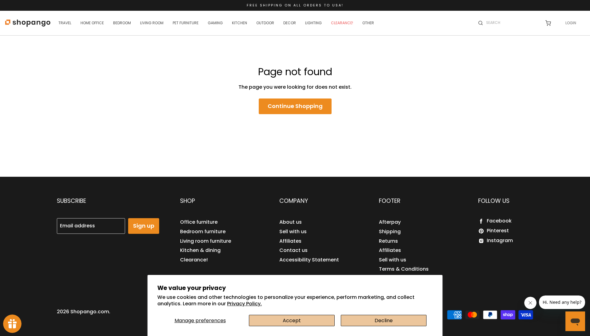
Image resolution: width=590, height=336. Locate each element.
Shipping (390, 231)
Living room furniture (205, 241)
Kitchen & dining (200, 250)
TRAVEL (64, 22)
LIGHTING (313, 22)
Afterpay (390, 222)
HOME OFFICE (92, 22)
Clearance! (194, 259)
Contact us (293, 250)
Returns (388, 241)
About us (290, 222)
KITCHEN (239, 22)
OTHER (368, 22)
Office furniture (199, 222)
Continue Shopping (295, 106)
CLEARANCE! (342, 22)
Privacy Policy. (244, 303)
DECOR (289, 22)
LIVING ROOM (151, 22)
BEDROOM (122, 22)
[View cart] (548, 23)
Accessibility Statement (309, 259)
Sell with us (293, 231)
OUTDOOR (265, 22)
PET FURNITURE (186, 22)
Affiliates (290, 241)
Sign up (143, 226)
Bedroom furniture (203, 231)
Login (570, 22)
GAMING (215, 22)
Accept (292, 320)
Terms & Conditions (404, 268)
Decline (384, 320)
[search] (511, 22)
